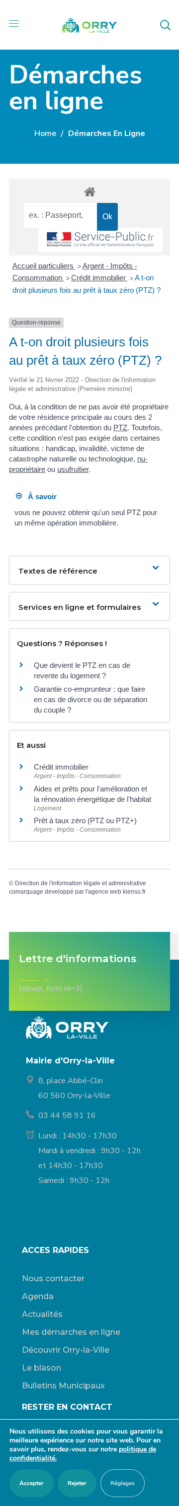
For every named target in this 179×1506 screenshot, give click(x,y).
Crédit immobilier (99, 277)
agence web (104, 891)
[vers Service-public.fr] (100, 240)
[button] (165, 25)
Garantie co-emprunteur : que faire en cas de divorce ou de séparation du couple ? (90, 699)
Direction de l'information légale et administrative (80, 883)
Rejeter (77, 1483)
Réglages (122, 1483)
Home (45, 133)
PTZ (120, 427)
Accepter (31, 1483)
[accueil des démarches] (89, 191)
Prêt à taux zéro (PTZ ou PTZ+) (85, 820)
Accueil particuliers (44, 266)
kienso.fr (134, 891)
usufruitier (73, 469)
